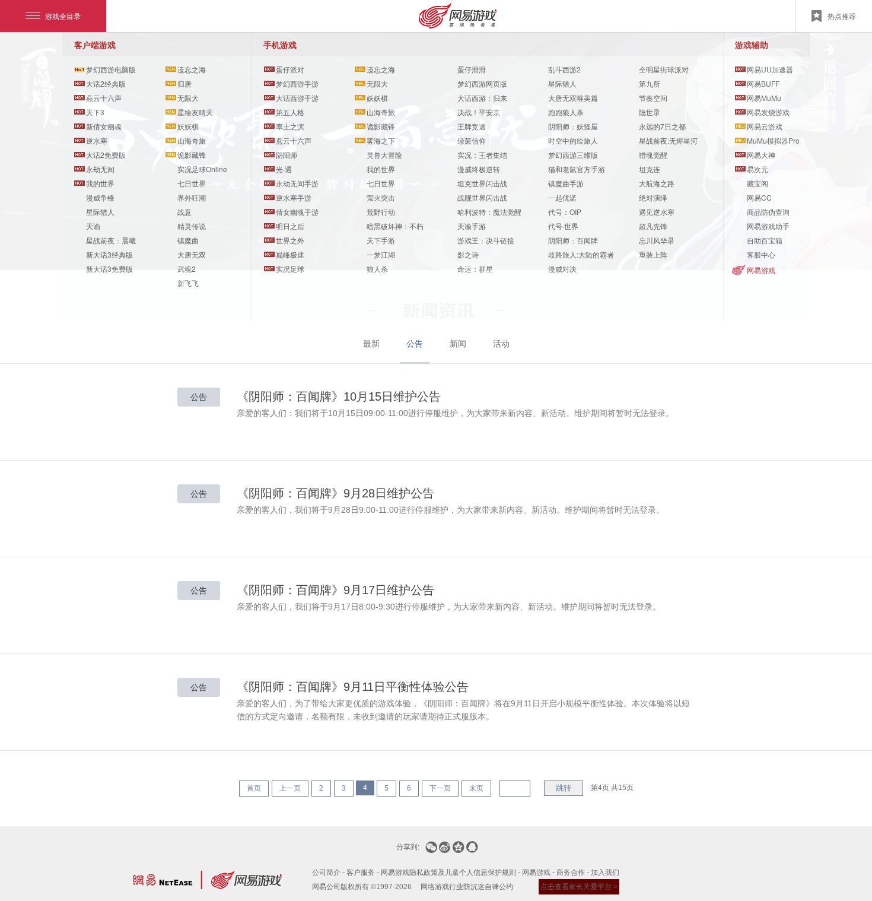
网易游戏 (761, 270)
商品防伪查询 (768, 212)
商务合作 (570, 872)
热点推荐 (842, 16)
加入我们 (605, 872)
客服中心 (761, 254)
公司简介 (326, 872)
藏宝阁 (757, 183)
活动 (501, 343)
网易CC (759, 197)
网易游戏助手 (768, 226)
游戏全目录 (63, 16)
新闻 (458, 343)
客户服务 (360, 872)
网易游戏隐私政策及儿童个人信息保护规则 (448, 872)
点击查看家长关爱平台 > (579, 887)
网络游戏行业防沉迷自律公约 (467, 887)
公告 (414, 343)
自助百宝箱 (764, 240)
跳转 (563, 787)
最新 (371, 343)
